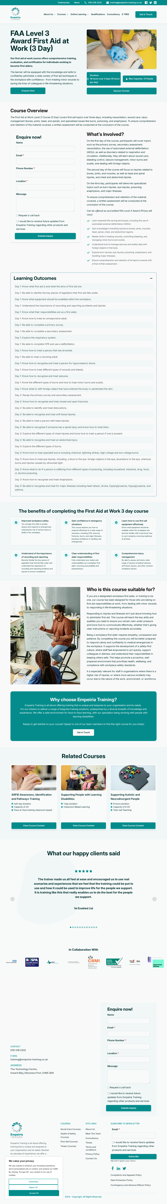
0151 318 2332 (18, 1050)
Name (19, 142)
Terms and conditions (91, 1148)
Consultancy (113, 14)
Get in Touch (83, 732)
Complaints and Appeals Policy (126, 1175)
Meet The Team (93, 1133)
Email (19, 155)
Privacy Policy (92, 1154)
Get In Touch (146, 14)
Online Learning (78, 14)
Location (21, 181)
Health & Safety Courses (68, 1135)
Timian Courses (68, 1146)
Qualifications (98, 14)
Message (21, 194)
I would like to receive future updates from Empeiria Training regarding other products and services (42, 225)
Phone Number (24, 168)
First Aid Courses (69, 1141)
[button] (45, 236)
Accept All (33, 1193)
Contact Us (91, 1158)
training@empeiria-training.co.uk (29, 1059)
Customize (33, 1181)
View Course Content (34, 825)
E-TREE (125, 14)
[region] (34, 1178)
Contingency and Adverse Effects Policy (131, 1185)
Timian (89, 1142)
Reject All (33, 1187)
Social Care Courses (71, 1129)
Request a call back (29, 215)
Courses (61, 14)
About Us (48, 14)
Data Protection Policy (122, 1180)
